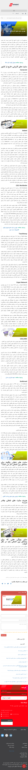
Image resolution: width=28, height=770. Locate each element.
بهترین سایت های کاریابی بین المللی (12, 577)
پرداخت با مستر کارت (10, 743)
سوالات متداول (23, 729)
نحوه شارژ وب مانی (10, 377)
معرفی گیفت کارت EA (10, 62)
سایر (21, 577)
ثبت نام (16, 13)
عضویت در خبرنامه (6, 698)
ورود (23, 13)
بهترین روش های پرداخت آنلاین (10, 496)
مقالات (23, 29)
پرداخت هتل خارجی (23, 753)
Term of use (11, 751)
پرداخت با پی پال (11, 745)
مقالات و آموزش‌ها (23, 756)
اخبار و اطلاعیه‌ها (24, 755)
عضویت (25, 745)
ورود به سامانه (24, 747)
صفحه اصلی (25, 743)
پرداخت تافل (11, 747)
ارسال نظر (4, 635)
